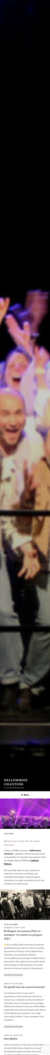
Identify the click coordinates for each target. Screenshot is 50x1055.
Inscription (10, 1038)
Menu (26, 795)
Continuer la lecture (13, 974)
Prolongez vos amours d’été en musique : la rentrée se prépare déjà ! (23, 934)
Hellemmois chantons (16, 782)
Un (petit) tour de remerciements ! (25, 987)
